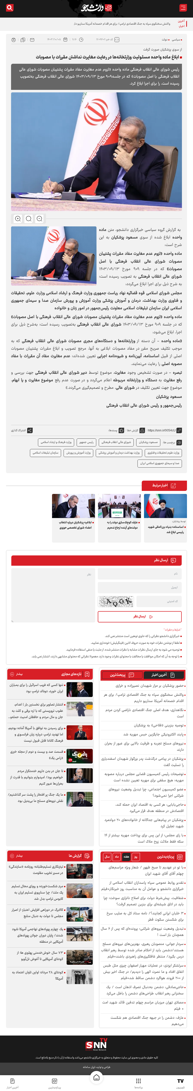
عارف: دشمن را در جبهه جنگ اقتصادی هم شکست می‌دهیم (147, 1021)
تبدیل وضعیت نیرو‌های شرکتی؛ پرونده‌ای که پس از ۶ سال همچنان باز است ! (142, 932)
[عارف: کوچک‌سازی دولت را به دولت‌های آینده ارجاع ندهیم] (119, 506)
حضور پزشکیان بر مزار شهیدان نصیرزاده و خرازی (150, 686)
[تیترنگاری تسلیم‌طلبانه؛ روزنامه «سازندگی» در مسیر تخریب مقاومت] (80, 871)
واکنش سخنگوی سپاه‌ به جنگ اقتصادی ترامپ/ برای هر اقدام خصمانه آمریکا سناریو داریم (120, 24)
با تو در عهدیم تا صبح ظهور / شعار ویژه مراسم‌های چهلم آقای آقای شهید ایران (146, 871)
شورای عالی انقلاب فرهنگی (116, 442)
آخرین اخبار (159, 675)
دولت (165, 39)
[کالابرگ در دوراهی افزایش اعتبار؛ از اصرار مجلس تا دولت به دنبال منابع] (80, 914)
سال (107, 857)
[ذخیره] (22, 39)
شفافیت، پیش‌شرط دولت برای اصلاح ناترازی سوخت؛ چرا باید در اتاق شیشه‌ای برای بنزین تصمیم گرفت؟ (144, 901)
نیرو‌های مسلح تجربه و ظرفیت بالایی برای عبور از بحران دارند (144, 747)
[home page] (96, 1077)
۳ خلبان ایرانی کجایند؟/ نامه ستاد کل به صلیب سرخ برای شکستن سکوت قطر (145, 917)
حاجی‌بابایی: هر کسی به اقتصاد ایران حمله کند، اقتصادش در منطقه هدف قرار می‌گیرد (149, 808)
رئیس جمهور (86, 442)
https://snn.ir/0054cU (162, 430)
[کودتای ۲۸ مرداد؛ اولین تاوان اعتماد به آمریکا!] (80, 977)
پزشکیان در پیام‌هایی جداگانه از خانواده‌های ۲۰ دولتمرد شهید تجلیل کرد (144, 823)
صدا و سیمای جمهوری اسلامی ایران (159, 463)
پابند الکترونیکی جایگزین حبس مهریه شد (153, 735)
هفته (126, 857)
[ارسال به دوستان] (32, 39)
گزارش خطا (132, 430)
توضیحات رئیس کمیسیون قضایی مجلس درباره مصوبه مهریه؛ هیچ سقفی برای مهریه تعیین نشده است (144, 777)
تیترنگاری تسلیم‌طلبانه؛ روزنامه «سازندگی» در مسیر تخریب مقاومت (36, 870)
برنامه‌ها (138, 1087)
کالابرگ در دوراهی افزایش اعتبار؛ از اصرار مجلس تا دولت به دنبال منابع (37, 913)
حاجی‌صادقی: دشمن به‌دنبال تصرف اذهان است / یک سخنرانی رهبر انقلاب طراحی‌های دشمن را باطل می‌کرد (145, 990)
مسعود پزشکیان (148, 442)
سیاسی (176, 39)
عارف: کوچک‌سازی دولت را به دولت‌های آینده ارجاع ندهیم (122, 525)
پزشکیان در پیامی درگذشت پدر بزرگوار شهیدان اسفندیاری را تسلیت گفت (142, 762)
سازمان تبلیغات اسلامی (45, 453)
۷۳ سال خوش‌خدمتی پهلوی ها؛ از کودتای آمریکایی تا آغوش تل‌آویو (40, 956)
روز (135, 857)
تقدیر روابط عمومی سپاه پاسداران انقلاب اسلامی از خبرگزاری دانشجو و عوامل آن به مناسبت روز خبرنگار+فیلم (142, 886)
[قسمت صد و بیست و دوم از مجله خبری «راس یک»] (80, 756)
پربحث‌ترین (117, 675)
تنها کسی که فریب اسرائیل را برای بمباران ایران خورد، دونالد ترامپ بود (36, 688)
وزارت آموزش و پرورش (78, 453)
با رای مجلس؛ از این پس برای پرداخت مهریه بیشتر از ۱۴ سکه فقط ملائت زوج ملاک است (144, 838)
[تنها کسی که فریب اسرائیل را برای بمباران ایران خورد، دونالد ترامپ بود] (80, 689)
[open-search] (10, 8)
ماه (117, 857)
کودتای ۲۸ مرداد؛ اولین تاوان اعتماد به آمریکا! (37, 976)
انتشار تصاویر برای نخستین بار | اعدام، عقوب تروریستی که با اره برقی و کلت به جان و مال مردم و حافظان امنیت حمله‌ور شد (36, 711)
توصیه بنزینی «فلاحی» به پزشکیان (159, 726)
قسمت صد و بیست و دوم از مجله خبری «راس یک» (36, 755)
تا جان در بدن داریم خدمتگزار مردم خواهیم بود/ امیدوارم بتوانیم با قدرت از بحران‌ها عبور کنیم (36, 777)
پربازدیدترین (54, 1087)
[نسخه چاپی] (13, 39)
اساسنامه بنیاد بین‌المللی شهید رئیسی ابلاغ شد (166, 530)
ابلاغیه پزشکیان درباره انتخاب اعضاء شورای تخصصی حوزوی (75, 525)
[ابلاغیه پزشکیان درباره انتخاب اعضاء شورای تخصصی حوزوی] (73, 506)
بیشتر (16, 674)
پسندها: (112, 430)
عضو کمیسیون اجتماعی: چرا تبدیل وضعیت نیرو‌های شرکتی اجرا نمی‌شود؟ (146, 793)
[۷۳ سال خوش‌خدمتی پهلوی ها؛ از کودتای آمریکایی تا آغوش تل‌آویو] (80, 957)
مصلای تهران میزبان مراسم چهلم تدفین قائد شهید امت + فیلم (143, 1006)
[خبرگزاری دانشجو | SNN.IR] (96, 8)
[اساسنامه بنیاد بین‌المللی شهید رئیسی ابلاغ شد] (165, 506)
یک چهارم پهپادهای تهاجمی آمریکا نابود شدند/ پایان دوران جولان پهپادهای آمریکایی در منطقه (37, 935)
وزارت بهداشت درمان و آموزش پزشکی (119, 453)
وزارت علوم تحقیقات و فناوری (163, 453)
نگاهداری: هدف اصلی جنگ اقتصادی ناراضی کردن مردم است (145, 713)
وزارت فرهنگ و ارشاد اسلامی (56, 442)
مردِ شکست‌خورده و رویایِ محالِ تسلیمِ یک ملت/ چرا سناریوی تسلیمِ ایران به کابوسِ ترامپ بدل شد (37, 892)
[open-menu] (183, 8)
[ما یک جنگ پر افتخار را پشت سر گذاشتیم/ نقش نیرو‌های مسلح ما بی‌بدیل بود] (80, 799)
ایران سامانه (89, 1067)
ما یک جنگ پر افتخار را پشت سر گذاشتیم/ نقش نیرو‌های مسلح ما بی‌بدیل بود (35, 798)
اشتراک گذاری (18, 430)
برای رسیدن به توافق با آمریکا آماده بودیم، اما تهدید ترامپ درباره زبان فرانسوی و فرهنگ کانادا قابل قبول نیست (35, 734)
